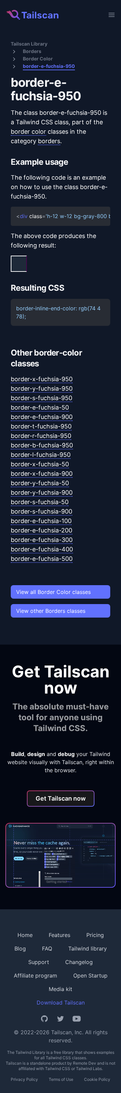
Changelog (79, 962)
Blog (20, 948)
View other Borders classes (50, 610)
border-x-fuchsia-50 (40, 464)
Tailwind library (87, 948)
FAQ (47, 948)
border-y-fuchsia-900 (42, 492)
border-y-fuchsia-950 (42, 388)
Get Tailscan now (61, 798)
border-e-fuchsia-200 (41, 530)
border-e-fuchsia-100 (41, 520)
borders (49, 141)
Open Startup (90, 975)
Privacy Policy (24, 1079)
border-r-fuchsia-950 (41, 435)
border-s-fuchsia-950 (41, 397)
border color (28, 131)
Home (25, 935)
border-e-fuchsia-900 (42, 416)
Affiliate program (35, 975)
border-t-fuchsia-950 (41, 426)
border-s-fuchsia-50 (40, 501)
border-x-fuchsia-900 (42, 473)
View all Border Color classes (53, 592)
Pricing (95, 935)
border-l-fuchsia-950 (41, 454)
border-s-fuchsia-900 (41, 511)
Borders (32, 51)
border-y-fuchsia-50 (40, 483)
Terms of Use (61, 1079)
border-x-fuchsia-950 (42, 379)
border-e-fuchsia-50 (40, 407)
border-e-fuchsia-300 (42, 539)
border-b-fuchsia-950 (42, 445)
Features (59, 935)
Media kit (60, 989)
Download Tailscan (61, 1002)
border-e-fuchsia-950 (49, 66)
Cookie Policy (97, 1079)
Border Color (38, 58)
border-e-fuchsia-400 (42, 549)
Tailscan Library (29, 44)
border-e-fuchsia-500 (42, 558)
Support (38, 962)
